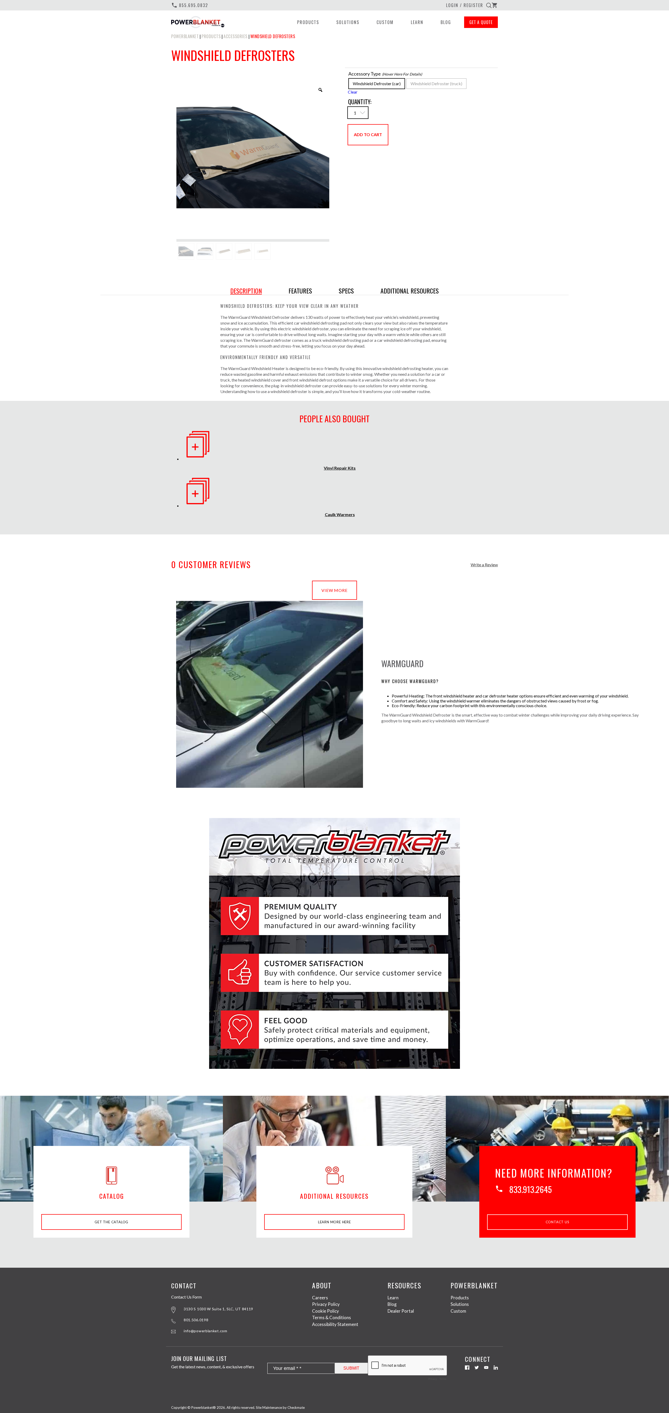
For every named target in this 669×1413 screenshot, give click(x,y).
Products (308, 22)
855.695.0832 (189, 5)
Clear (352, 91)
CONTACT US (557, 1222)
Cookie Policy (325, 1311)
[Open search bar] (489, 5)
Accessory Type (364, 74)
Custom (385, 22)
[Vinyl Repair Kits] (198, 458)
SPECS (346, 291)
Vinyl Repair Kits (340, 467)
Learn (417, 22)
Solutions (347, 22)
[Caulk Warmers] (198, 505)
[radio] (377, 84)
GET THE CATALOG (111, 1222)
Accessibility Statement (335, 1324)
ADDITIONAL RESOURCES (409, 291)
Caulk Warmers (340, 514)
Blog (446, 22)
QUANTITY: (359, 101)
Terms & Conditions (331, 1317)
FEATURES (300, 291)
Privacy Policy (326, 1304)
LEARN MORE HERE (334, 1222)
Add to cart (368, 134)
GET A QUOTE (481, 22)
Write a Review (484, 564)
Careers (320, 1297)
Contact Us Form (186, 1297)
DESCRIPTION (246, 291)
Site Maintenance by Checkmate (280, 1407)
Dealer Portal (401, 1311)
